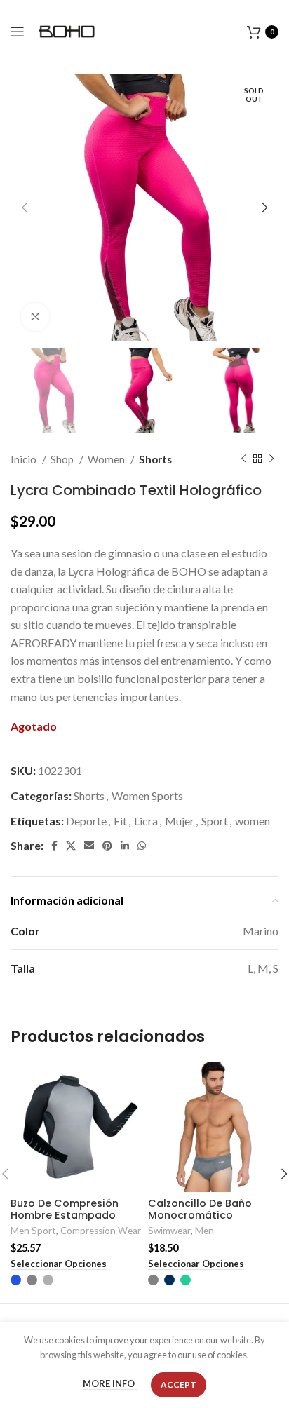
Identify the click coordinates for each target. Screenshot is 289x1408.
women (252, 820)
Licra (146, 820)
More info (110, 1384)
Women (107, 459)
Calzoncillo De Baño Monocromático (200, 1209)
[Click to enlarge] (35, 317)
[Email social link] (89, 846)
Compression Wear (100, 1230)
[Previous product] (243, 459)
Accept (178, 1384)
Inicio (25, 459)
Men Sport (33, 1230)
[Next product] (271, 459)
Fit (120, 820)
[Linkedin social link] (124, 846)
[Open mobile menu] (18, 32)
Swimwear (169, 1230)
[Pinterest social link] (107, 846)
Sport (214, 820)
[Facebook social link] (54, 846)
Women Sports (147, 795)
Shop (63, 459)
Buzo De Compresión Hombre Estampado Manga (65, 1215)
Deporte (86, 820)
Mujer (179, 820)
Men (204, 1230)
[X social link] (71, 846)
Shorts (155, 459)
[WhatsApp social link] (141, 846)
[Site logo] (67, 29)
